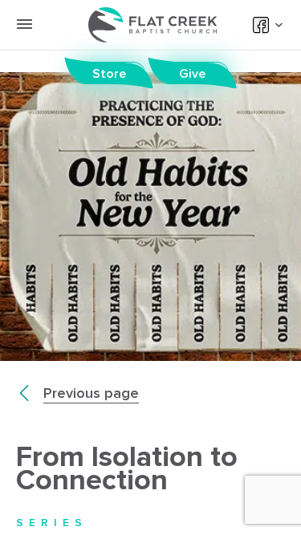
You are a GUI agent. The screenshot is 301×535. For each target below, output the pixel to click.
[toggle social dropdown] (276, 25)
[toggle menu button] (24, 24)
